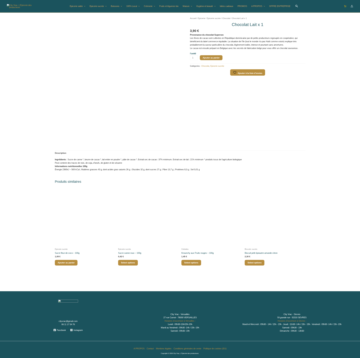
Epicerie (201, 18)
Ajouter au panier (211, 58)
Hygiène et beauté (204, 6)
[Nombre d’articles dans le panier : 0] (345, 6)
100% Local (131, 6)
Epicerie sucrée (97, 6)
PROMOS (242, 6)
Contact (150, 348)
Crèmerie (148, 6)
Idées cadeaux (226, 6)
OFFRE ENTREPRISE (279, 6)
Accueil (193, 18)
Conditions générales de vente (187, 348)
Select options (128, 262)
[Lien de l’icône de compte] (352, 6)
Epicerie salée (76, 6)
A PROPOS (256, 6)
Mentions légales (163, 348)
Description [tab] (60, 153)
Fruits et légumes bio (168, 6)
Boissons (115, 6)
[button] (84, 6)
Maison (186, 6)
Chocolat (226, 18)
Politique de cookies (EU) (215, 348)
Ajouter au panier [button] (66, 262)
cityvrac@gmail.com (68, 321)
